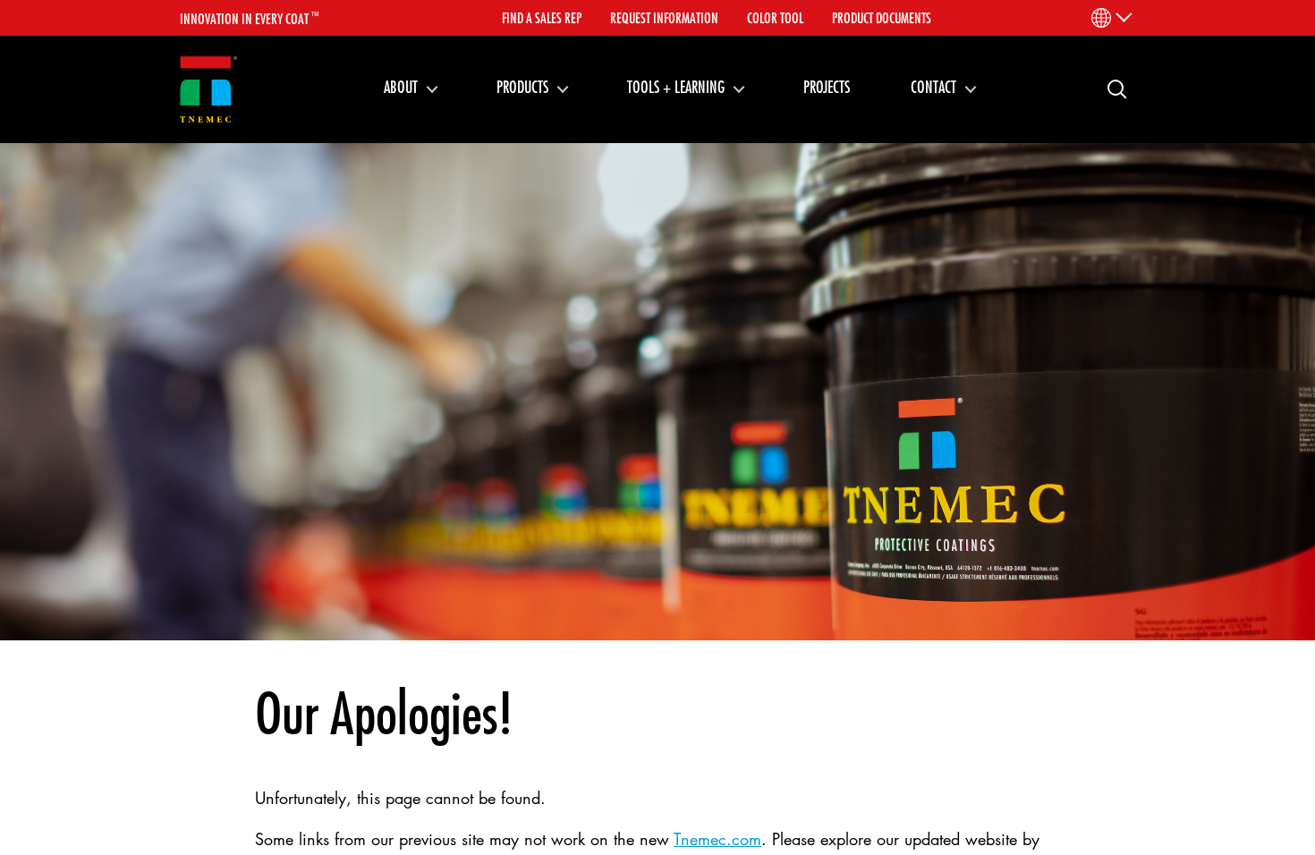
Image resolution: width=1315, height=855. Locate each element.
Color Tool (775, 18)
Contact (933, 87)
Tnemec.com (717, 839)
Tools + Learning (676, 87)
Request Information (664, 18)
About (401, 87)
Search (1110, 88)
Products (522, 87)
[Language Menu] (1110, 18)
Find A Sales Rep (541, 18)
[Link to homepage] (208, 89)
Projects (826, 87)
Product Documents (881, 18)
